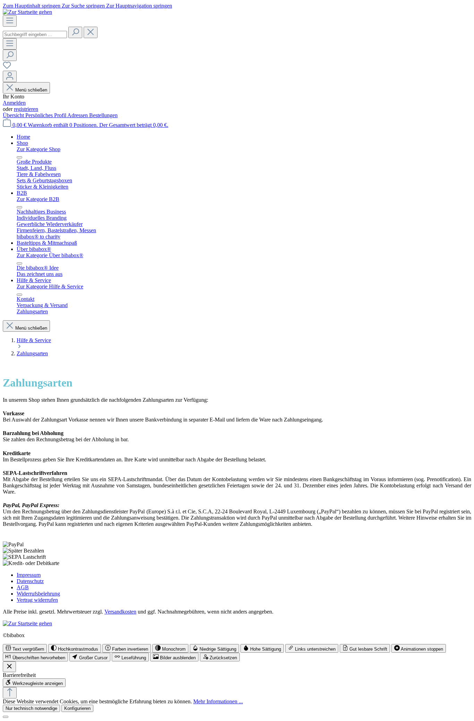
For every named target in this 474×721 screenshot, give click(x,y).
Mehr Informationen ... (218, 701)
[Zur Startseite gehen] (27, 12)
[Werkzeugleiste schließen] (9, 666)
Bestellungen (103, 115)
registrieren (26, 109)
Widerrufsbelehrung (38, 594)
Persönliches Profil (46, 115)
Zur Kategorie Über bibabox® (50, 255)
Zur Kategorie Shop (38, 149)
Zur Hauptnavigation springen (139, 6)
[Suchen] (75, 32)
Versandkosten (120, 612)
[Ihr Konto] (10, 76)
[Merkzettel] (7, 67)
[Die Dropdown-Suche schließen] (91, 32)
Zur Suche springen (84, 6)
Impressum (29, 575)
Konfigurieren (77, 708)
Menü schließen (31, 90)
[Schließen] (5, 717)
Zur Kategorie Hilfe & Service (50, 286)
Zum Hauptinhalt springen (32, 6)
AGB (23, 587)
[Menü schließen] (19, 157)
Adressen (78, 115)
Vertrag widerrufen (37, 600)
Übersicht (14, 115)
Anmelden (14, 103)
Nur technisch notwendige (31, 708)
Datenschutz (30, 581)
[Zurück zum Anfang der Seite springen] (10, 692)
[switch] (25, 648)
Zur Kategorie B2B (38, 199)
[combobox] (35, 34)
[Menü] (10, 21)
